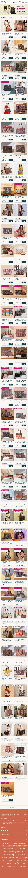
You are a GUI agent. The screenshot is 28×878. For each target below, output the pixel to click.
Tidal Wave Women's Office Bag (7, 757)
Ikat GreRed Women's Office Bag (7, 737)
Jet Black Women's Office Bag (19, 737)
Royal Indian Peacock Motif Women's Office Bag (7, 177)
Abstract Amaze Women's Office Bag (6, 320)
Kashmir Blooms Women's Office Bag (19, 115)
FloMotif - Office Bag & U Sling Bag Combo (20, 422)
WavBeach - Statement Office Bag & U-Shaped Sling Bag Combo (7, 483)
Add (11, 37)
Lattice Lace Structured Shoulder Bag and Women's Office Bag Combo (7, 796)
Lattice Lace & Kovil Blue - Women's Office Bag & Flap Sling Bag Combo (7, 401)
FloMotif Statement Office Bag (6, 115)
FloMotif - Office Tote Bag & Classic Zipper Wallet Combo (7, 299)
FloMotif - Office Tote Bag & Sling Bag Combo (20, 299)
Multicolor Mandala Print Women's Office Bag (7, 718)
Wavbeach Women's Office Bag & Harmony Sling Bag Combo (20, 258)
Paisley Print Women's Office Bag (7, 218)
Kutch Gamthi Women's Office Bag (7, 698)
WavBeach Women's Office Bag (19, 34)
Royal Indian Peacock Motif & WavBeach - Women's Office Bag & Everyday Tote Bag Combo (7, 381)
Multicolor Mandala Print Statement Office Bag (20, 136)
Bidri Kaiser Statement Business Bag (20, 218)
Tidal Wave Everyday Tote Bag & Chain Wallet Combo (20, 442)
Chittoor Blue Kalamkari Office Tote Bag (7, 238)
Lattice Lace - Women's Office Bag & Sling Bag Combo (20, 401)
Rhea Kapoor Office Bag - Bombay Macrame (20, 562)
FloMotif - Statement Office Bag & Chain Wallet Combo (19, 582)
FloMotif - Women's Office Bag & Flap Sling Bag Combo (20, 156)
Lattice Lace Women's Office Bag (7, 54)
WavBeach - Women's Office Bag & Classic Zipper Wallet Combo (7, 340)
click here (10, 823)
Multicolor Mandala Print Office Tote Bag (20, 679)
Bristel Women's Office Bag (20, 757)
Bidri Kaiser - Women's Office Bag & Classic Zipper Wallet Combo (20, 601)
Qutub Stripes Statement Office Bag (20, 503)
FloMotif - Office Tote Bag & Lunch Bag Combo (7, 422)
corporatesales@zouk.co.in (9, 822)
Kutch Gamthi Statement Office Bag (7, 136)
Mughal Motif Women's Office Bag (7, 777)
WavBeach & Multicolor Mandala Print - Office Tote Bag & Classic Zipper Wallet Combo (20, 620)
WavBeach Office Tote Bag (7, 679)
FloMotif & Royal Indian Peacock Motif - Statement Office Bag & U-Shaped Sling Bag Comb (7, 442)
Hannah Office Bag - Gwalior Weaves (19, 523)
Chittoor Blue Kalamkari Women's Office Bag (7, 197)
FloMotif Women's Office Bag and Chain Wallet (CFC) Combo (7, 543)
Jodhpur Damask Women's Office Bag (19, 340)
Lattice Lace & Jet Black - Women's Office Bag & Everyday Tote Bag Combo (20, 381)
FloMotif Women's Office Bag (19, 75)
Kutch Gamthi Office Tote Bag (6, 279)
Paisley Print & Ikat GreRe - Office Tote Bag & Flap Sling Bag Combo (19, 361)
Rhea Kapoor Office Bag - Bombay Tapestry (7, 523)
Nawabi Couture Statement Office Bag (7, 640)
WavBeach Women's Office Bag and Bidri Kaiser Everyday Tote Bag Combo (20, 197)
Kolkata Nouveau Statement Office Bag (20, 177)
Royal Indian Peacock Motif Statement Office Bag (7, 659)
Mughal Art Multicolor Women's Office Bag (19, 718)
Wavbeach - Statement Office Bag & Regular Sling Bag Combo (20, 483)
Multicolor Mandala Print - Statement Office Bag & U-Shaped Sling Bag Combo (7, 361)
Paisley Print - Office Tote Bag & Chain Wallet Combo (20, 463)
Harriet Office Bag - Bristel (6, 95)
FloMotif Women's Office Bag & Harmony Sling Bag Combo (7, 503)
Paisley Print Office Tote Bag (19, 238)
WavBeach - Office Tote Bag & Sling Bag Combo (7, 620)
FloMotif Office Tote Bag (19, 95)
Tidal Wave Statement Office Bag (20, 640)
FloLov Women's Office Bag (20, 777)
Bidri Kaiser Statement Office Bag (20, 54)
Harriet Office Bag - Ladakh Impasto (19, 542)
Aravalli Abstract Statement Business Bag (6, 582)
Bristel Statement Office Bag (7, 156)
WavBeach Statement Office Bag (7, 75)
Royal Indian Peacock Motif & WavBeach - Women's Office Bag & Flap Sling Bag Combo (7, 258)
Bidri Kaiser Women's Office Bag (20, 698)
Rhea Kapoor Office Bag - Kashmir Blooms (7, 562)
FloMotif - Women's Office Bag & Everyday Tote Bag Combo (20, 320)
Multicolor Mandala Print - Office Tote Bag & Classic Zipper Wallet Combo (7, 601)
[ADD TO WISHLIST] (12, 21)
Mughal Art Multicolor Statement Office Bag (20, 659)
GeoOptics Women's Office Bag (6, 34)
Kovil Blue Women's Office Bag (19, 279)
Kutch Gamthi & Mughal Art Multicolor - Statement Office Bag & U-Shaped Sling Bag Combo (7, 463)
